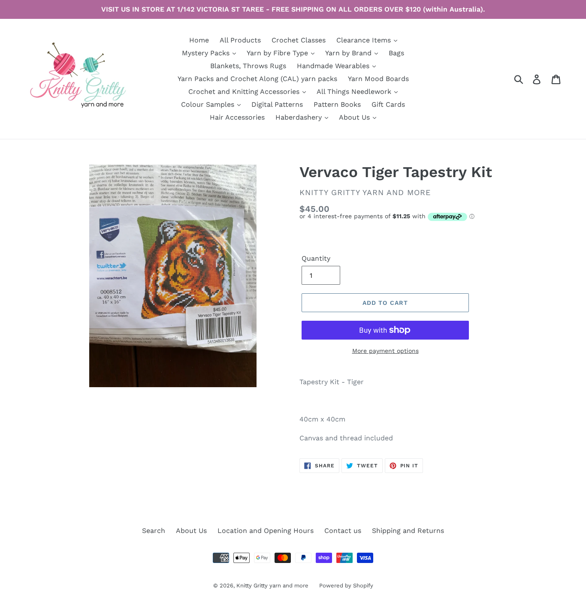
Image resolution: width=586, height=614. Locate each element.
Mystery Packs (207, 53)
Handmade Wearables (334, 66)
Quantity (316, 258)
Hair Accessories (237, 117)
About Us (355, 117)
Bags (396, 53)
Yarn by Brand (349, 53)
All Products (240, 40)
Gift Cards (388, 104)
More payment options (385, 350)
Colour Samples (208, 104)
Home (199, 40)
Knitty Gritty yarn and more (272, 585)
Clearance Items (364, 40)
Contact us (342, 531)
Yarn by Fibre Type (278, 53)
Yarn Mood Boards (378, 79)
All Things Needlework (355, 91)
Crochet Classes (299, 40)
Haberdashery (299, 117)
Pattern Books (337, 104)
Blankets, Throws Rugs (248, 66)
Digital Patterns (277, 104)
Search (153, 531)
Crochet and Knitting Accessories (245, 91)
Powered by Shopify (346, 585)
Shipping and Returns (408, 531)
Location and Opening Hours (265, 531)
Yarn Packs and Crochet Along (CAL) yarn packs (257, 79)
